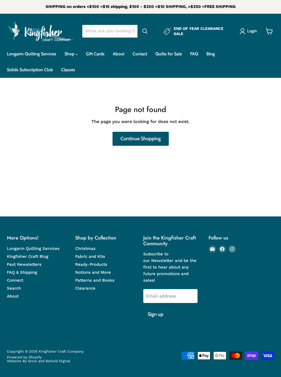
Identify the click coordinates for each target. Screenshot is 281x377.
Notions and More (93, 272)
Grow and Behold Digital (49, 361)
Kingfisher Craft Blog (27, 256)
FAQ (194, 53)
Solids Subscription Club (30, 69)
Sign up (155, 314)
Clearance (85, 288)
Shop (69, 53)
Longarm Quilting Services (31, 53)
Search (14, 288)
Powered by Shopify (24, 357)
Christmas (85, 248)
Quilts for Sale (168, 53)
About (118, 53)
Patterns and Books (94, 280)
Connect (15, 280)
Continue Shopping (140, 139)
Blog (210, 53)
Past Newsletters (24, 264)
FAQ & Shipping (22, 272)
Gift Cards (95, 53)
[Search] (144, 31)
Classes (68, 69)
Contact (140, 53)
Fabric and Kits (90, 256)
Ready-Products (91, 264)
